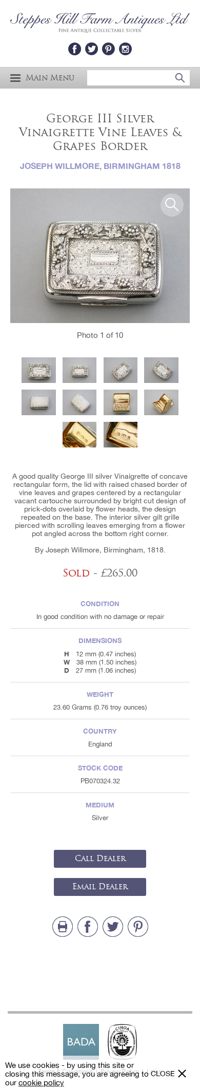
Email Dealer (100, 886)
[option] (100, 255)
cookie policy (41, 1082)
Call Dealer (100, 858)
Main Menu (50, 78)
